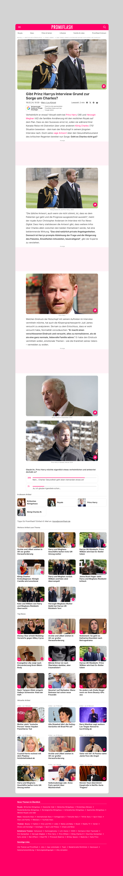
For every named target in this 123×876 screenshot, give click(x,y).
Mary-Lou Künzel (48, 102)
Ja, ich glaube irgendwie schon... (47, 488)
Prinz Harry (71, 114)
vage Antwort (60, 133)
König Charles (82, 125)
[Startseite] (62, 27)
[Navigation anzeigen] (19, 27)
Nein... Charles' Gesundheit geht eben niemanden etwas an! (58, 480)
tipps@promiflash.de (61, 521)
